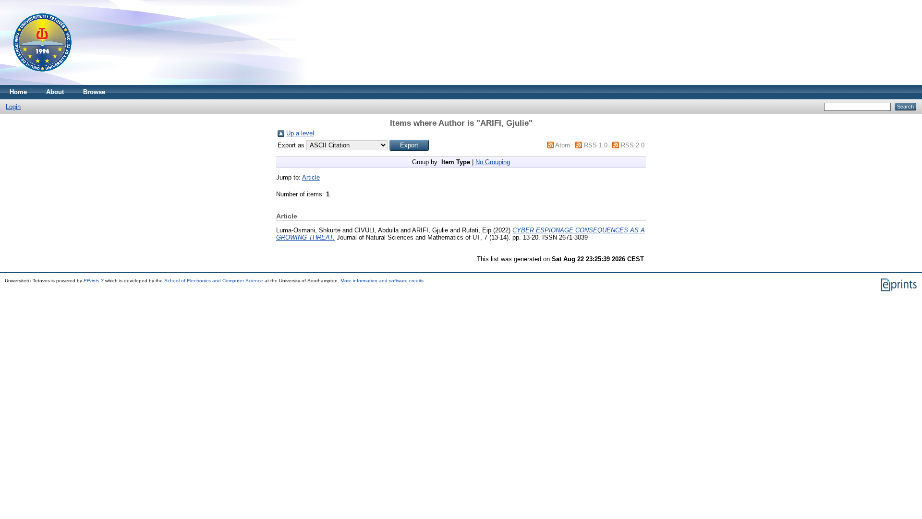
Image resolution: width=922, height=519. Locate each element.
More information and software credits (382, 280)
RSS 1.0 (595, 145)
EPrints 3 (94, 280)
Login (13, 106)
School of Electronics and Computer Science (213, 280)
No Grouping (492, 162)
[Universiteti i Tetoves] (42, 82)
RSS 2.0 (632, 145)
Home (18, 92)
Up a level (300, 133)
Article (311, 177)
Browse (94, 92)
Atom (562, 145)
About (55, 92)
